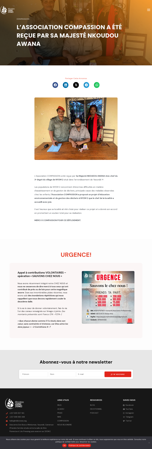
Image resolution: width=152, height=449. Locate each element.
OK (64, 445)
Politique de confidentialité (79, 445)
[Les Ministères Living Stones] (7, 9)
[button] (55, 85)
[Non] (149, 443)
